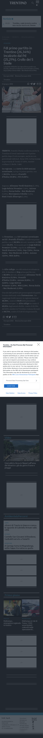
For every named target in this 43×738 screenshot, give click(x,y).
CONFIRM (11, 386)
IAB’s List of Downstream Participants (24, 374)
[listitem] (21, 381)
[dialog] (21, 369)
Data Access (21, 393)
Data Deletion (10, 393)
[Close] (39, 345)
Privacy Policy (32, 393)
